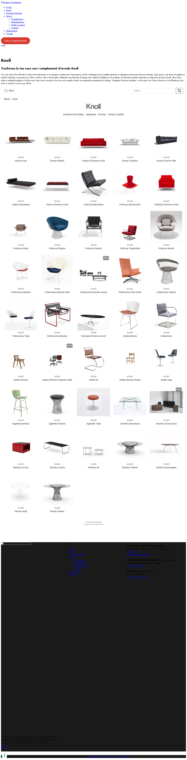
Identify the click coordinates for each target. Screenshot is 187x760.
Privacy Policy (107, 756)
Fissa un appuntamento (15, 40)
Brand (8, 10)
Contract (14, 27)
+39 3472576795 (134, 566)
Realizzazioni (11, 30)
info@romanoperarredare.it (138, 554)
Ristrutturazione (17, 22)
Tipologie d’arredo (14, 13)
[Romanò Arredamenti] (11, 2)
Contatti (9, 33)
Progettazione (17, 19)
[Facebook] (2, 747)
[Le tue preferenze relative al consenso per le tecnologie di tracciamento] (4, 755)
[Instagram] (5, 747)
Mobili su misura (18, 25)
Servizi (9, 16)
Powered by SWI (122, 756)
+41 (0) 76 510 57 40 (136, 577)
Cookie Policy (93, 756)
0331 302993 (133, 551)
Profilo (9, 7)
